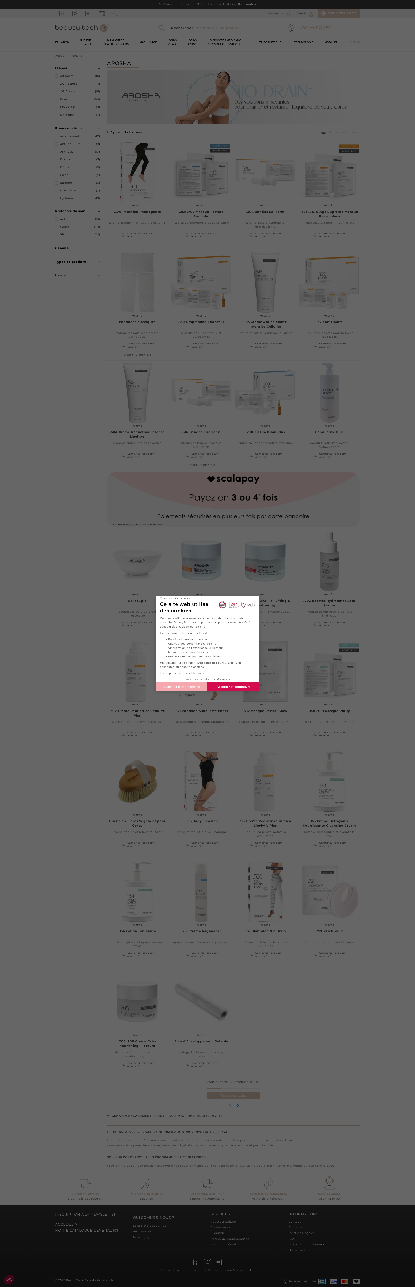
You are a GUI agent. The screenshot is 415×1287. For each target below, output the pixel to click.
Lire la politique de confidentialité (182, 673)
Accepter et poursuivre (233, 686)
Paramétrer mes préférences (181, 686)
